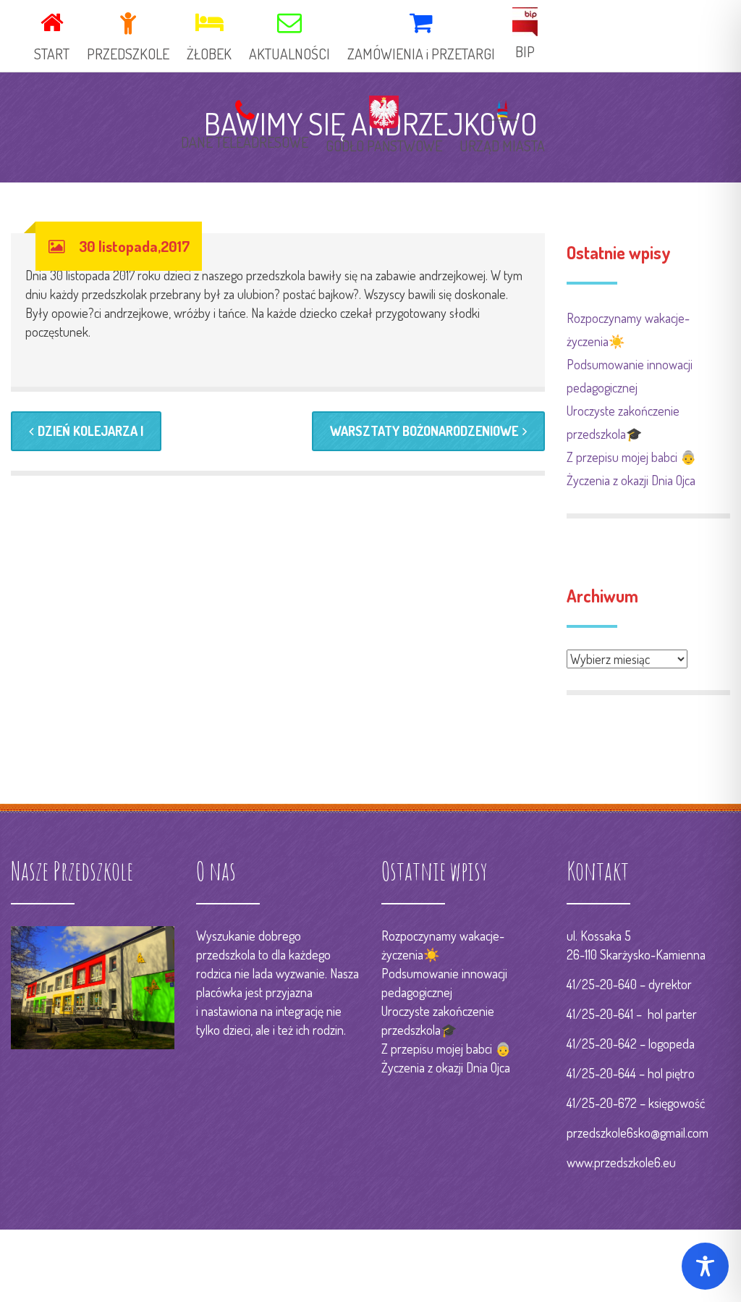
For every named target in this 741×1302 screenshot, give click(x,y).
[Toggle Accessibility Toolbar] (705, 1266)
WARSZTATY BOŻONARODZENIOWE (424, 431)
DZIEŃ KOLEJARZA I (90, 431)
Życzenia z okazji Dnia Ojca (631, 480)
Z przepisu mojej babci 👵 (631, 457)
